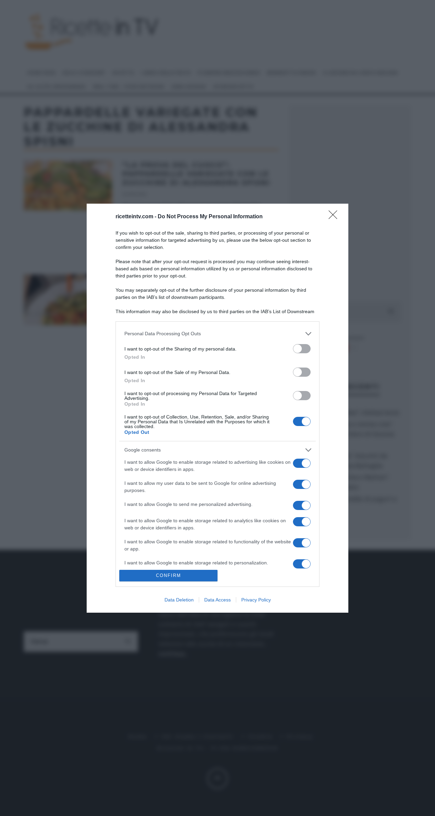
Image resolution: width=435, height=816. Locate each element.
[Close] (335, 216)
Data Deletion (179, 599)
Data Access (217, 599)
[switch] (302, 348)
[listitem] (217, 333)
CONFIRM (168, 575)
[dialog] (217, 408)
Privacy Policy (256, 599)
